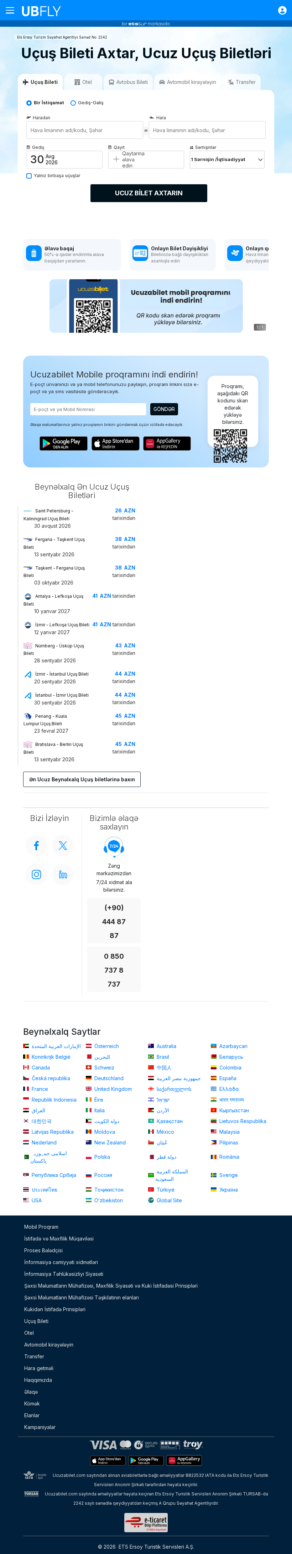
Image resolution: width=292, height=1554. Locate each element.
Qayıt (119, 147)
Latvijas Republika (52, 1132)
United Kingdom (112, 1089)
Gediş (38, 147)
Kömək (32, 1403)
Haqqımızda (38, 1380)
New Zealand (109, 1142)
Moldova (104, 1132)
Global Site (168, 1200)
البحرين (101, 1057)
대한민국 (41, 1121)
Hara (161, 117)
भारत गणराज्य (231, 1100)
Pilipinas (228, 1142)
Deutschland (108, 1078)
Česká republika (50, 1078)
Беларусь (230, 1057)
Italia (99, 1110)
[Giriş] (279, 10)
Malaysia (229, 1132)
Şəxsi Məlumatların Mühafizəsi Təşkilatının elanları (81, 1297)
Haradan (41, 117)
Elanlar (32, 1415)
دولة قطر (165, 1157)
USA (36, 1200)
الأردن (162, 1110)
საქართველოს (173, 1089)
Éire (98, 1100)
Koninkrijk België (50, 1057)
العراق (37, 1110)
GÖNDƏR (164, 409)
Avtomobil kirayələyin (48, 1345)
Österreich (106, 1046)
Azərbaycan (232, 1046)
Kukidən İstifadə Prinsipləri (54, 1309)
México (164, 1132)
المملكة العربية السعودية (171, 1175)
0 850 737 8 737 (114, 970)
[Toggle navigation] (13, 10)
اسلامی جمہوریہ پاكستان (48, 1157)
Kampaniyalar (40, 1427)
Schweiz (103, 1067)
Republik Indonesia (53, 1100)
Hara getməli (38, 1368)
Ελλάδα (228, 1089)
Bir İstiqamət (49, 102)
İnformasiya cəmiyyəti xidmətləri (61, 1262)
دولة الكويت (106, 1121)
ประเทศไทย (43, 1190)
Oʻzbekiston (108, 1200)
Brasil (162, 1057)
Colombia (229, 1067)
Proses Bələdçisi (43, 1250)
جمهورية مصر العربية (178, 1078)
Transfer (34, 1356)
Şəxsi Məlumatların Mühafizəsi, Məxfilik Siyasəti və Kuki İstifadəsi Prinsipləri (111, 1286)
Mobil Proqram (41, 1227)
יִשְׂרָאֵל (162, 1100)
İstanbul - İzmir (62, 695)
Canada (40, 1067)
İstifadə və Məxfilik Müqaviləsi (59, 1238)
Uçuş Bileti (36, 1321)
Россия (102, 1175)
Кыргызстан (233, 1110)
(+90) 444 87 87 (114, 922)
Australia (165, 1046)
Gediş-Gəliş (91, 102)
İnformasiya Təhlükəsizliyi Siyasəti (63, 1274)
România (228, 1157)
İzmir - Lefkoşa (62, 624)
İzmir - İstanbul (62, 674)
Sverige (228, 1175)
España (227, 1078)
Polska (101, 1157)
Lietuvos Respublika (242, 1121)
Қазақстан (169, 1121)
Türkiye (164, 1190)
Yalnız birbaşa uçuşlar (57, 175)
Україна (228, 1190)
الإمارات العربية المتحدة (55, 1046)
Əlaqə (31, 1392)
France (39, 1089)
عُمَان (161, 1142)
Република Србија (53, 1175)
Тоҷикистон (108, 1190)
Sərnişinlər (205, 147)
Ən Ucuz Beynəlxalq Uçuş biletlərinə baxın (82, 779)
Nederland (43, 1142)
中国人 (163, 1067)
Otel (29, 1333)
